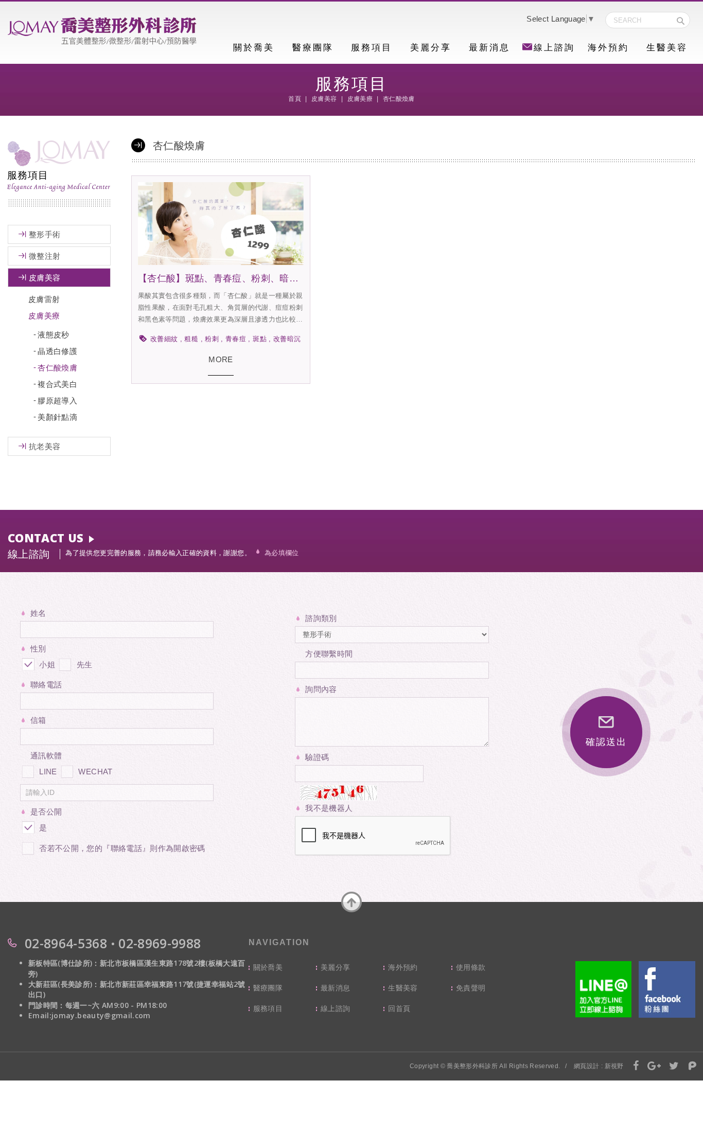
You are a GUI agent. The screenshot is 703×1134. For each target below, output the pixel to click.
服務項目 (371, 47)
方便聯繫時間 (329, 653)
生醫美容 (667, 47)
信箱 (38, 720)
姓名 (38, 613)
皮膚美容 (44, 277)
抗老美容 (44, 446)
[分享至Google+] (654, 1066)
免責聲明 (470, 988)
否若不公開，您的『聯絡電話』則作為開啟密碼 (122, 848)
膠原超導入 (57, 400)
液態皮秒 (53, 334)
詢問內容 (321, 689)
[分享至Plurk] (692, 1066)
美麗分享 (430, 47)
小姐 (46, 664)
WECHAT (95, 771)
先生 (83, 664)
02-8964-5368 (66, 943)
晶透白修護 (57, 351)
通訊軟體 (46, 755)
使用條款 (470, 967)
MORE (220, 359)
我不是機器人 (329, 808)
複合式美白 (57, 384)
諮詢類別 (321, 618)
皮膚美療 (44, 315)
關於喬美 (253, 47)
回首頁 (399, 1008)
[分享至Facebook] (636, 1066)
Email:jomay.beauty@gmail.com (89, 1015)
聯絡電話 (46, 684)
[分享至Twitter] (674, 1066)
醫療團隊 (312, 47)
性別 (38, 648)
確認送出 (606, 742)
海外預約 (608, 47)
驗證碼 (317, 757)
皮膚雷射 (44, 299)
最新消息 (489, 47)
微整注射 (44, 256)
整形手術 (44, 234)
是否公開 (46, 811)
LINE (48, 771)
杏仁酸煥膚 (57, 367)
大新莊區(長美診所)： (64, 984)
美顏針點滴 (57, 417)
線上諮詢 (554, 47)
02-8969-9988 (159, 943)
